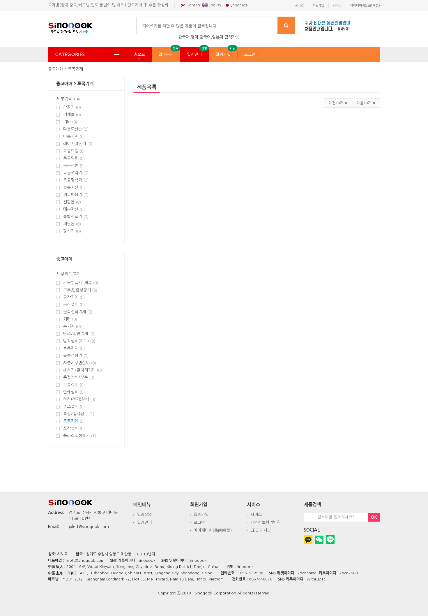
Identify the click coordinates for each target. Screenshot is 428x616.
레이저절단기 (77, 144)
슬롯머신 (74, 187)
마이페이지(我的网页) (213, 530)
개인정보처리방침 (265, 522)
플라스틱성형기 (79, 436)
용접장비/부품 (78, 377)
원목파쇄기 (76, 195)
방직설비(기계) (79, 341)
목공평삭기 (76, 180)
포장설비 (74, 428)
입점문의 (166, 54)
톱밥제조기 (76, 216)
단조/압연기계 (78, 334)
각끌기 (72, 107)
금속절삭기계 (77, 312)
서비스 (256, 515)
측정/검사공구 (78, 414)
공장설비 (74, 304)
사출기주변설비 (79, 363)
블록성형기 (76, 355)
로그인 (249, 54)
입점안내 (194, 54)
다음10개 (364, 103)
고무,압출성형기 (80, 290)
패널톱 (72, 224)
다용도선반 (76, 129)
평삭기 (72, 231)
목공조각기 (76, 173)
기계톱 (72, 114)
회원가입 (223, 54)
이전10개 (336, 103)
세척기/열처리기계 (82, 370)
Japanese (239, 5)
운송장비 (74, 385)
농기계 (72, 326)
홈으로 (139, 54)
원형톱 (72, 202)
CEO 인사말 (260, 530)
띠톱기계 (74, 136)
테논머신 (74, 209)
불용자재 (74, 348)
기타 (70, 122)
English (215, 5)
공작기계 (74, 297)
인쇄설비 (74, 392)
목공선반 (74, 165)
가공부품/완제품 (80, 283)
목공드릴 (74, 151)
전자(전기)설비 (79, 399)
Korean (192, 5)
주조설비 (74, 406)
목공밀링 (74, 158)
